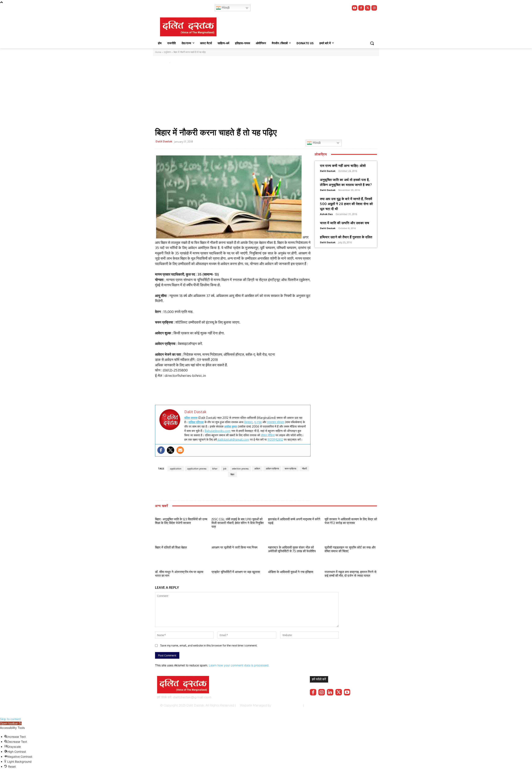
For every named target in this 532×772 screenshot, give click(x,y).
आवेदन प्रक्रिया (272, 468)
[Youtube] (354, 8)
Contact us (364, 705)
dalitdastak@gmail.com (233, 439)
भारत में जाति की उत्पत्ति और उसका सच (344, 223)
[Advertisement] (260, 96)
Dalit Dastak (164, 141)
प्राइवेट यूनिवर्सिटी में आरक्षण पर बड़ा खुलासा (236, 572)
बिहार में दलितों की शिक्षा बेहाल (171, 547)
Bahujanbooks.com (217, 430)
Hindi (225, 7)
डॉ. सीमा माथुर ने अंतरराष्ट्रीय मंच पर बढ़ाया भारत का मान (179, 574)
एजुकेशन (160, 62)
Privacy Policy (322, 705)
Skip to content (10, 719)
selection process (240, 468)
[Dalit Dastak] (188, 26)
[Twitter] (368, 8)
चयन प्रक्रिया (290, 468)
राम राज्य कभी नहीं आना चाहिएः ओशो (343, 166)
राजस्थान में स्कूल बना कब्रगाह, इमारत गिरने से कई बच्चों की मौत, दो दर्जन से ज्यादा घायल (350, 574)
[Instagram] (374, 8)
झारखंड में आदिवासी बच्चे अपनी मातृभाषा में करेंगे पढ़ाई (294, 521)
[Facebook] (361, 8)
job (224, 468)
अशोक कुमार (230, 426)
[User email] (180, 450)
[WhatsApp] (254, 142)
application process (196, 468)
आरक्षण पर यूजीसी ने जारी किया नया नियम (234, 547)
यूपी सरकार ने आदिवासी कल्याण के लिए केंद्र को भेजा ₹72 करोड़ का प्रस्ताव (351, 521)
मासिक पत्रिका (196, 422)
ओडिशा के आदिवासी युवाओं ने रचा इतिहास (290, 572)
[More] (282, 142)
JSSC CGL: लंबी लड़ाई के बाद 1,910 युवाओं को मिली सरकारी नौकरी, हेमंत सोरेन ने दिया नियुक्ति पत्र (238, 523)
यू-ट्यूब (258, 422)
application (175, 468)
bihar (214, 468)
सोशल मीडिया (268, 435)
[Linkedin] (330, 692)
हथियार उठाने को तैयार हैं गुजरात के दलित (346, 237)
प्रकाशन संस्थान (275, 422)
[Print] (273, 142)
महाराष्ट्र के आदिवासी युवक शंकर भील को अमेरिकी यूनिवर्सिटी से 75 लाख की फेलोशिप (292, 549)
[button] (372, 43)
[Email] (263, 142)
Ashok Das (326, 214)
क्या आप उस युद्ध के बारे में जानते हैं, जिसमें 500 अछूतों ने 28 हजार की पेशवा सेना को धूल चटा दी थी (346, 204)
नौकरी (304, 468)
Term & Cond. (344, 705)
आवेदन (257, 468)
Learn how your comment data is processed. (239, 665)
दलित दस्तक (190, 417)
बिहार (232, 474)
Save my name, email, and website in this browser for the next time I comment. (208, 645)
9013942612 (275, 439)
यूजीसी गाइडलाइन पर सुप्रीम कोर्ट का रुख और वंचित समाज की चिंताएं (350, 549)
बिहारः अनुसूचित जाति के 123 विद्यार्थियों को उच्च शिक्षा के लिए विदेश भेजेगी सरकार (181, 521)
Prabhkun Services (286, 705)
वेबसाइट (248, 422)
